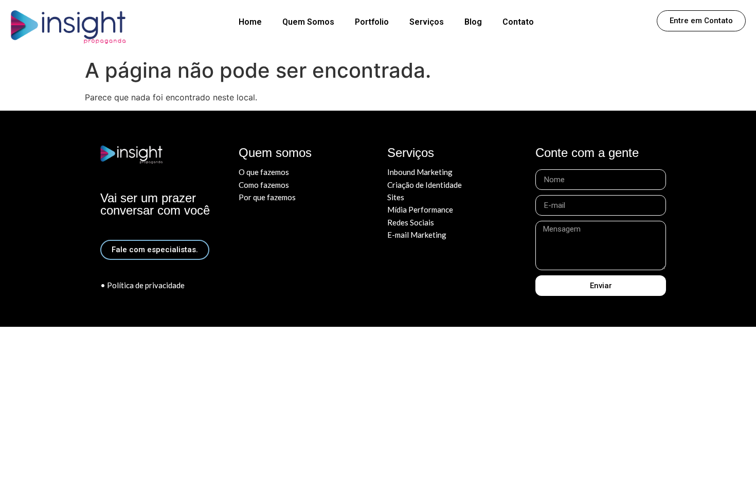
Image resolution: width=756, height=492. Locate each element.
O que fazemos (264, 172)
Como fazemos (264, 184)
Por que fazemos (267, 197)
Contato (518, 22)
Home (250, 22)
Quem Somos (308, 22)
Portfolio (372, 22)
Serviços (426, 22)
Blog (473, 22)
